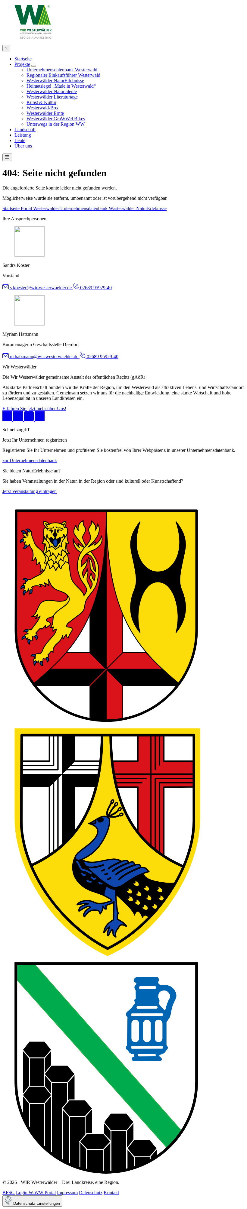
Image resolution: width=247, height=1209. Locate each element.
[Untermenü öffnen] (33, 66)
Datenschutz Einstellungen (36, 1203)
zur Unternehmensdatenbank (29, 460)
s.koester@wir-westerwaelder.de (41, 287)
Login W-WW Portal (36, 1192)
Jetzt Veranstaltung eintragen (29, 491)
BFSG (8, 1192)
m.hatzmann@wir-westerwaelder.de (44, 356)
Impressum (67, 1192)
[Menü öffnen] (7, 157)
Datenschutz (90, 1192)
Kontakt (111, 1192)
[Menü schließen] (6, 48)
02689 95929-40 (95, 287)
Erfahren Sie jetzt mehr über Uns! (34, 408)
